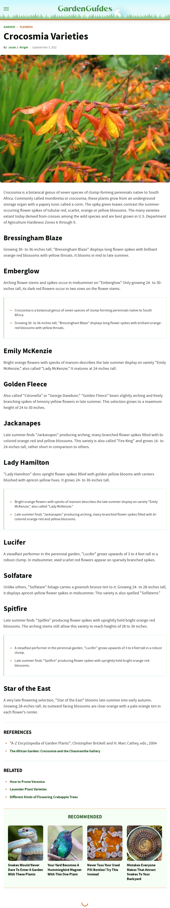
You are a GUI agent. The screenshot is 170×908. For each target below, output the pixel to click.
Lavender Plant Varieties (28, 789)
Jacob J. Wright (18, 47)
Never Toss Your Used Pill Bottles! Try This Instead (103, 870)
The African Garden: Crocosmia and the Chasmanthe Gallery (55, 751)
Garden (9, 27)
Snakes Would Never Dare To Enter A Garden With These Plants (25, 870)
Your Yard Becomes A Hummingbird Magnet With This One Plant (64, 870)
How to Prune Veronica (27, 782)
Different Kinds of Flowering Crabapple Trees (44, 797)
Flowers (26, 27)
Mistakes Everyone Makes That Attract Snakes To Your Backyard (141, 872)
